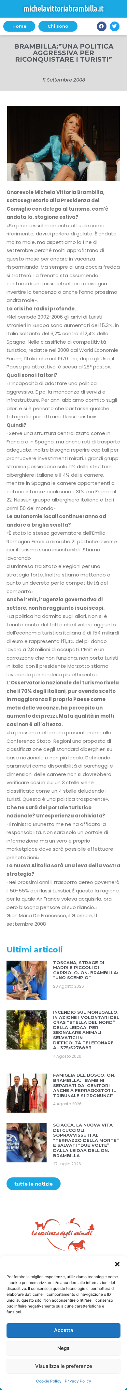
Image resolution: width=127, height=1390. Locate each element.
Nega (63, 1348)
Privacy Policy (78, 1381)
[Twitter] (115, 26)
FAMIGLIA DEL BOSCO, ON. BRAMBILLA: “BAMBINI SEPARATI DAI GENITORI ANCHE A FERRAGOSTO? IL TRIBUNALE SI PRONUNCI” (84, 1085)
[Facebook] (101, 26)
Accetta (63, 1330)
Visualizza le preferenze (63, 1366)
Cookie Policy (49, 1381)
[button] (117, 1264)
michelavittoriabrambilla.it (63, 8)
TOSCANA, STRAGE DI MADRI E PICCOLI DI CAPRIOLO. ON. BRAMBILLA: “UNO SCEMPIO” (85, 970)
